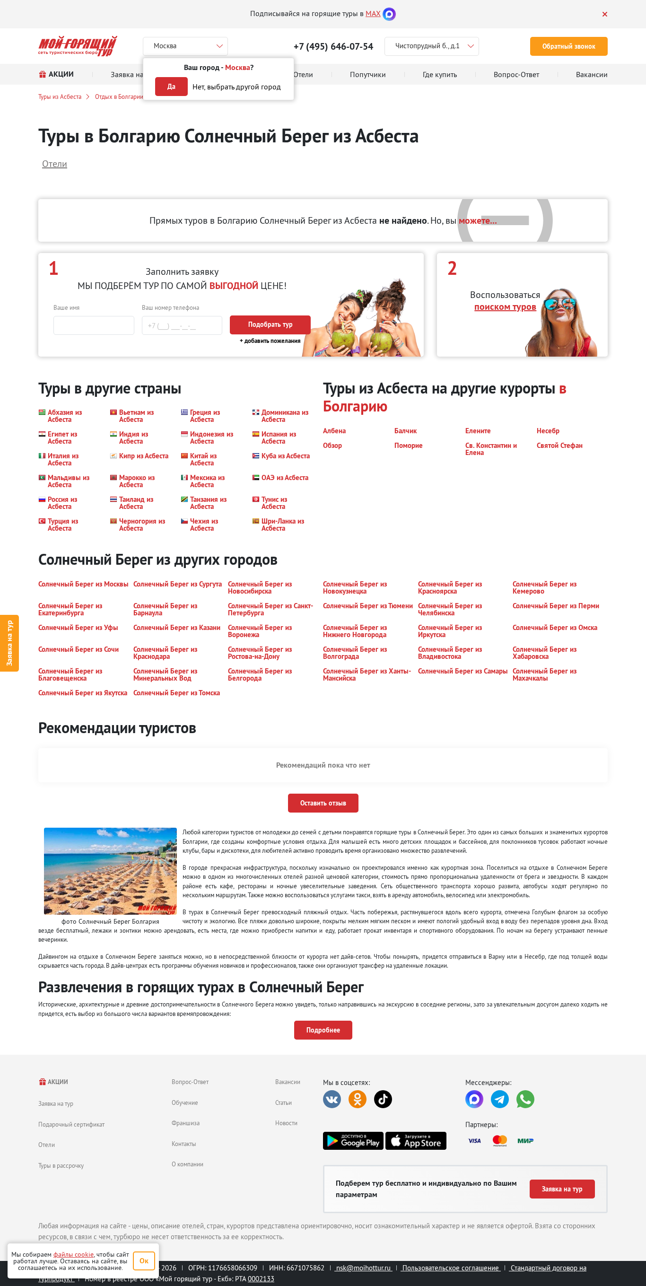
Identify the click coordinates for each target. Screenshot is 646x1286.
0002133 (261, 1278)
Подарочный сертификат (71, 1124)
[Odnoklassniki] (358, 1099)
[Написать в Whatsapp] (525, 1099)
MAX (373, 13)
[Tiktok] (383, 1099)
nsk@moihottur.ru (363, 1267)
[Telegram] (500, 1099)
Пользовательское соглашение (451, 1267)
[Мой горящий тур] (77, 46)
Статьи (283, 1102)
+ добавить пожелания (270, 341)
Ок (144, 1261)
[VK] (332, 1099)
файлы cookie (73, 1254)
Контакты (184, 1143)
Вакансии (287, 1081)
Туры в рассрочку (61, 1165)
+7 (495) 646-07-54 (333, 46)
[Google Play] (353, 1141)
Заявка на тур (9, 643)
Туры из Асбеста (59, 96)
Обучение (185, 1102)
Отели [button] (54, 163)
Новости (286, 1123)
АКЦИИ (57, 1082)
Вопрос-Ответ (190, 1081)
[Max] (389, 13)
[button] (68, 416)
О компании (187, 1164)
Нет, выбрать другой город (236, 86)
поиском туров (505, 306)
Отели (46, 1144)
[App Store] (415, 1141)
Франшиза (186, 1123)
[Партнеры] (536, 1141)
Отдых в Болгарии (119, 96)
